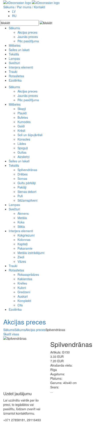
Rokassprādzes (28, 274)
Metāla (22, 218)
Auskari (22, 296)
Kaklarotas (24, 279)
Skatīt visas (11, 334)
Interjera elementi (21, 67)
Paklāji (21, 187)
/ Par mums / (24, 7)
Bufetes (22, 117)
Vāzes (21, 261)
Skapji (21, 108)
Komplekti (24, 300)
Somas (22, 178)
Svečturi (14, 63)
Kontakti (39, 7)
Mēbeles (15, 45)
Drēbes (22, 174)
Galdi (21, 126)
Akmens (23, 213)
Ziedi (20, 257)
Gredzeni (23, 292)
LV (14, 11)
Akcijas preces (27, 32)
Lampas (14, 58)
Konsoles (23, 139)
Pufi (20, 196)
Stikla (21, 226)
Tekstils (14, 54)
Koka (20, 222)
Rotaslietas (16, 76)
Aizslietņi (23, 156)
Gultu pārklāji (26, 183)
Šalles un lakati (19, 50)
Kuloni (21, 287)
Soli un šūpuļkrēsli (29, 135)
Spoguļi (22, 148)
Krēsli (21, 130)
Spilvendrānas (27, 170)
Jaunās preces (27, 36)
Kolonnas (23, 239)
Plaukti (22, 113)
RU (14, 16)
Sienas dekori (26, 191)
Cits (20, 305)
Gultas (21, 152)
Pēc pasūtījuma (28, 41)
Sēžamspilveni (27, 200)
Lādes (21, 143)
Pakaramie (24, 248)
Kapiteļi (22, 244)
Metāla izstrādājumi (30, 252)
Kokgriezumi (26, 235)
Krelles (22, 283)
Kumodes (24, 122)
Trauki (13, 71)
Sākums (8, 7)
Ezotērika (15, 80)
